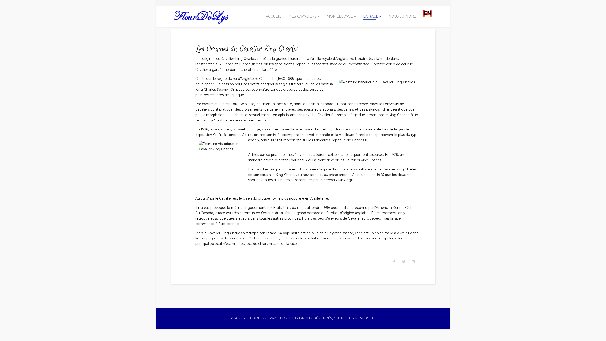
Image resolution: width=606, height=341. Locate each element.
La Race (370, 16)
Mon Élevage (340, 16)
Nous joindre (402, 16)
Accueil (273, 16)
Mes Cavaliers (302, 16)
